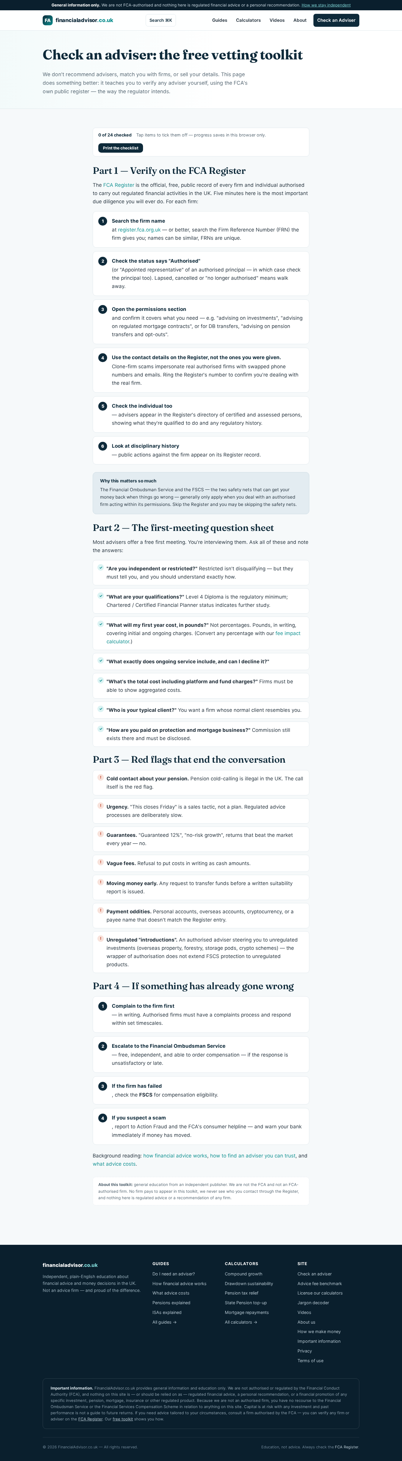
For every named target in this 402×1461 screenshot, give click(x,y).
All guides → (164, 1322)
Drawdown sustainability (249, 1283)
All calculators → (241, 1322)
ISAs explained (167, 1312)
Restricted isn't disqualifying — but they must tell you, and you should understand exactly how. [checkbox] (200, 573)
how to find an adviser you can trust (252, 1156)
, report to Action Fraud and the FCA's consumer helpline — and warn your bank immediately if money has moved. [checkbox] (207, 1126)
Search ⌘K (160, 20)
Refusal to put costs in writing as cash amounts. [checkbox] (179, 863)
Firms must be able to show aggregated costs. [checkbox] (200, 686)
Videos (277, 20)
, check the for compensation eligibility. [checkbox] (165, 1090)
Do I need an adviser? (173, 1273)
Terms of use (310, 1360)
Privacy (305, 1350)
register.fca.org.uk (139, 230)
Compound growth (244, 1273)
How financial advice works (179, 1283)
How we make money (319, 1331)
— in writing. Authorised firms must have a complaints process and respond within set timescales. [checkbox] (201, 1014)
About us (306, 1322)
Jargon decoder (313, 1302)
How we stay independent (326, 5)
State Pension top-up (246, 1302)
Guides (219, 20)
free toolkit (123, 1419)
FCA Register (118, 185)
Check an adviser (315, 1273)
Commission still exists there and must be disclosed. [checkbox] (198, 734)
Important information (319, 1341)
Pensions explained (171, 1302)
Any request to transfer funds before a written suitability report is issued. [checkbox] (200, 887)
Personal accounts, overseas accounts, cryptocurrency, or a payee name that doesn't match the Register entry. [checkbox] (200, 916)
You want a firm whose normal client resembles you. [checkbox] (204, 710)
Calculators (248, 20)
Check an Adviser (336, 20)
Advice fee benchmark (320, 1283)
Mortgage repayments (247, 1312)
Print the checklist (120, 148)
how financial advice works (175, 1156)
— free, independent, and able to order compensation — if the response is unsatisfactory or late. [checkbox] (200, 1054)
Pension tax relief (241, 1292)
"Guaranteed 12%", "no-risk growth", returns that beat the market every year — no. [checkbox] (200, 839)
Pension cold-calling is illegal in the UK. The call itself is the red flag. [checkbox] (205, 783)
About (300, 20)
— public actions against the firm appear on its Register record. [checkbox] (186, 450)
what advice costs (114, 1164)
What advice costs (171, 1292)
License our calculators (320, 1292)
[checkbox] (201, 661)
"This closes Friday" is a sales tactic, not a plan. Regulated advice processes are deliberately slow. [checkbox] (196, 811)
